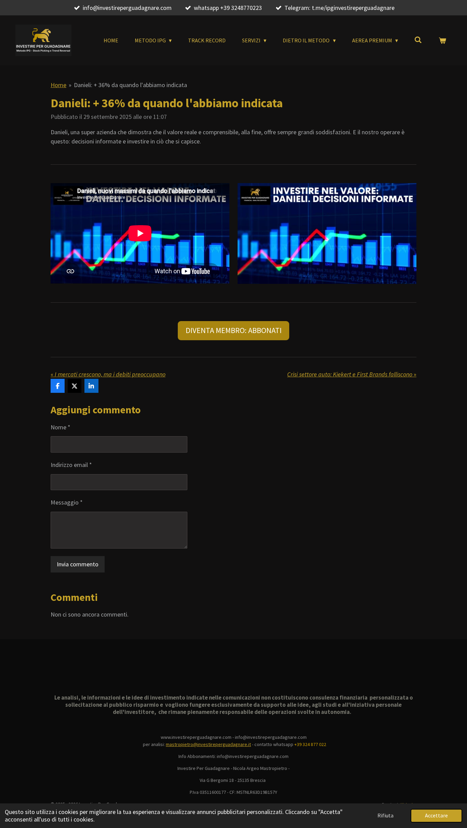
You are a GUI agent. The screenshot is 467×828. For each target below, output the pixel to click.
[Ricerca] (418, 39)
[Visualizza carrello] (442, 40)
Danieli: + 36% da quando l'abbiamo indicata (130, 85)
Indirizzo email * (71, 465)
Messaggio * (67, 502)
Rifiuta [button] (385, 815)
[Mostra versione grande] (327, 233)
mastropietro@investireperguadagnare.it (208, 744)
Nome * (60, 427)
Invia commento (77, 564)
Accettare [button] (436, 815)
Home (58, 85)
